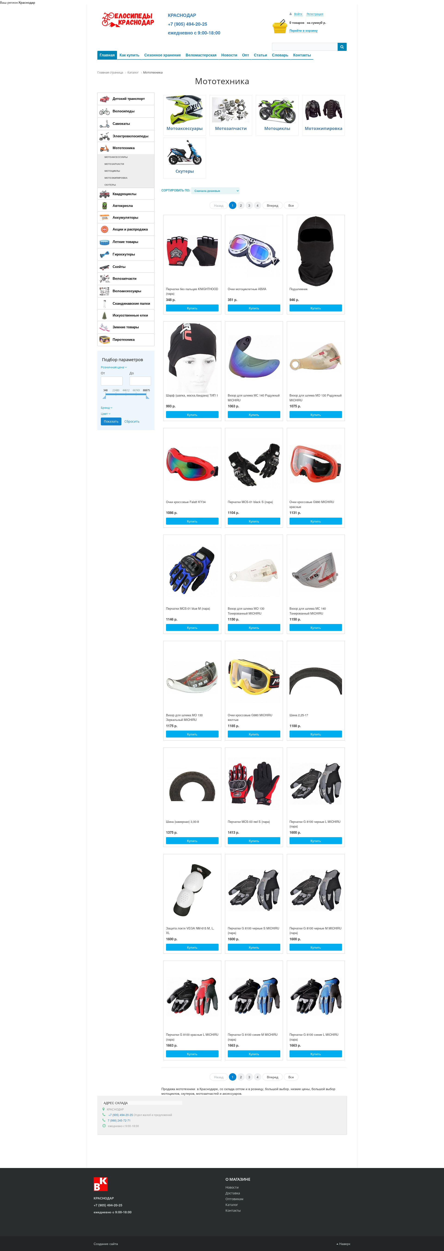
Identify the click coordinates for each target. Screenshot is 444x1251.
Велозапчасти (124, 278)
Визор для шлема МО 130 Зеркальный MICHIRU (184, 717)
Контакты (302, 55)
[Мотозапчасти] (231, 110)
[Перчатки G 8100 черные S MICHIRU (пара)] (254, 890)
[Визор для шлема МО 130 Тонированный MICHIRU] (254, 570)
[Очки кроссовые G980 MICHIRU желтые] (254, 677)
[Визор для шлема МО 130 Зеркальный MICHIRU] (192, 677)
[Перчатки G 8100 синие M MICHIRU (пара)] (254, 996)
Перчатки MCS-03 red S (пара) (249, 821)
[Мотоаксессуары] (184, 110)
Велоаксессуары (127, 290)
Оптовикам (234, 1199)
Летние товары (125, 241)
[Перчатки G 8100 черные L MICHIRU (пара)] (316, 783)
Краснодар (27, 2)
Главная (107, 55)
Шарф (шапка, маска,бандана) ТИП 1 (192, 395)
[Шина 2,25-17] (316, 677)
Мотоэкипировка (116, 177)
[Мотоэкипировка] (323, 110)
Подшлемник (299, 289)
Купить (192, 308)
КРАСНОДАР (182, 15)
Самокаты (121, 123)
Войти (298, 14)
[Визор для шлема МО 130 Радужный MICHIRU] (316, 357)
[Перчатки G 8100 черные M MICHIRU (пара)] (316, 890)
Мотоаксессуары (116, 157)
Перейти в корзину (304, 30)
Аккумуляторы (125, 217)
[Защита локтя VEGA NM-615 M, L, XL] (192, 890)
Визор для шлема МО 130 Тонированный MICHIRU (246, 610)
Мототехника (124, 147)
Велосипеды (124, 111)
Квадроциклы (124, 193)
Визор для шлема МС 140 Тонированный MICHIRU (308, 610)
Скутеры (110, 184)
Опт (245, 55)
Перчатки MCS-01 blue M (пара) (188, 608)
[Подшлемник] (316, 250)
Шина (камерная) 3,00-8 (182, 821)
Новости (229, 55)
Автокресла (123, 205)
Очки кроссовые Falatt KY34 (186, 502)
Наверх (344, 1243)
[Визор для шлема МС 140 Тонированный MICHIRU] (316, 570)
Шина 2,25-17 (299, 715)
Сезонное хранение (162, 55)
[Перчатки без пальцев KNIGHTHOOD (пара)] (192, 250)
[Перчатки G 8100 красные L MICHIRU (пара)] (192, 996)
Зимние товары (126, 326)
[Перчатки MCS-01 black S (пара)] (254, 464)
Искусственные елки (130, 315)
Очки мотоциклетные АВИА (247, 289)
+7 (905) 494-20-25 (187, 24)
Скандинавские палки (131, 303)
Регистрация (315, 14)
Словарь (280, 55)
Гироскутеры (124, 254)
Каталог (231, 1204)
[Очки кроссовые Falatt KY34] (192, 464)
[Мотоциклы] (277, 110)
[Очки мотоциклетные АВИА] (254, 250)
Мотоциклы (112, 170)
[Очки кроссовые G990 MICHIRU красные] (316, 464)
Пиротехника (124, 339)
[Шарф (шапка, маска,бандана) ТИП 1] (192, 357)
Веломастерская (201, 55)
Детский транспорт (129, 98)
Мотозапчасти (114, 164)
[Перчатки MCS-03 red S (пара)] (254, 783)
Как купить (129, 55)
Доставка (232, 1193)
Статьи (260, 55)
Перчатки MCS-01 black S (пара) (250, 502)
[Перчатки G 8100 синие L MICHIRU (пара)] (316, 996)
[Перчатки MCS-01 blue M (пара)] (192, 570)
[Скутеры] (184, 152)
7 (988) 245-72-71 (119, 1120)
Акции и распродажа (130, 229)
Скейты (119, 266)
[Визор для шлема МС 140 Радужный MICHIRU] (254, 357)
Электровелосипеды (130, 135)
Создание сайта (106, 1243)
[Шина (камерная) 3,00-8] (192, 783)
